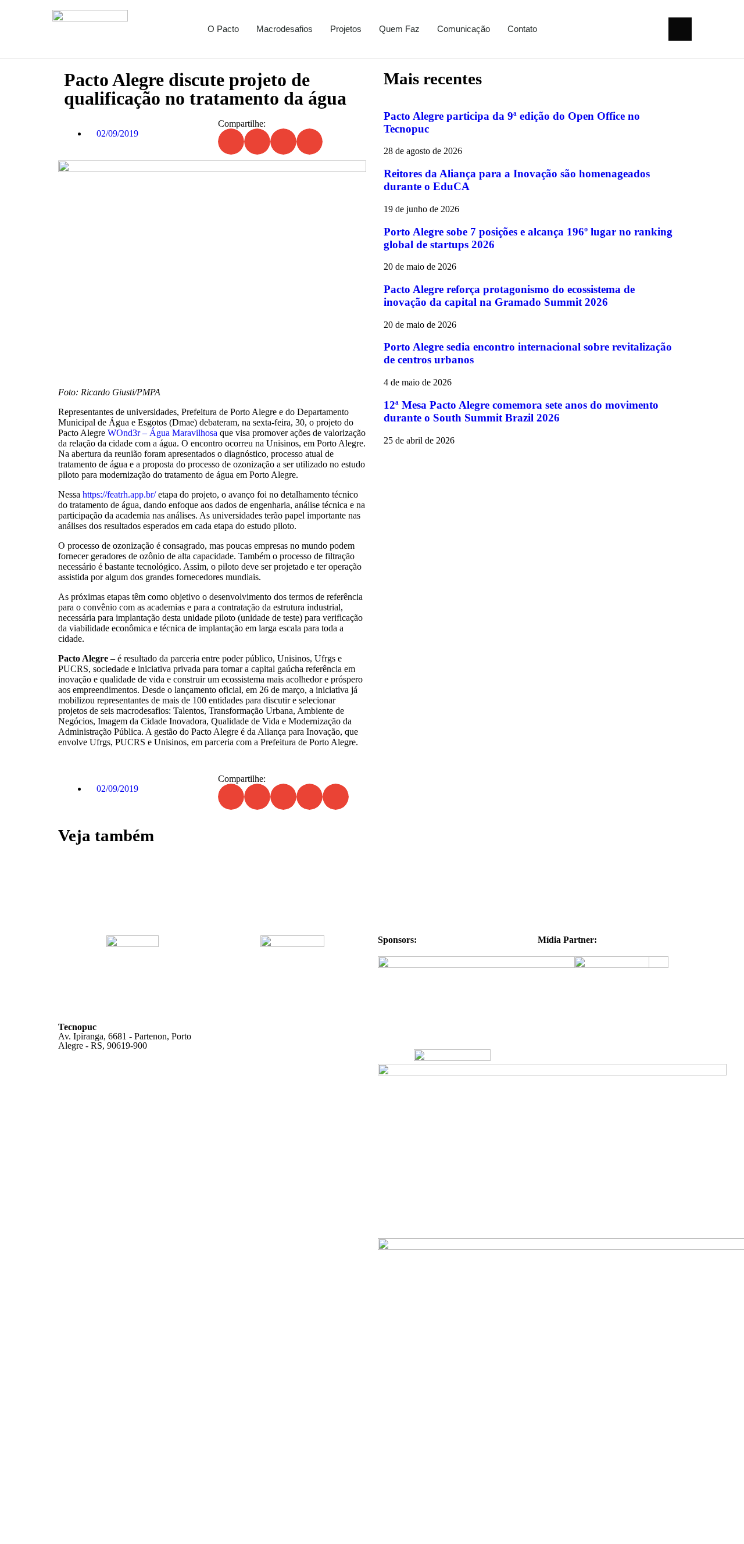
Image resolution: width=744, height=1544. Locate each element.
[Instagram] (631, 29)
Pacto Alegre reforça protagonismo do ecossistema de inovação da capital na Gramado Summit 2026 (509, 295)
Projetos (346, 29)
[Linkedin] (652, 29)
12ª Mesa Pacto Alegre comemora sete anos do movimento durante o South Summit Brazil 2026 (521, 411)
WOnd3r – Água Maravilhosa (162, 433)
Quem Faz (399, 29)
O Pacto (223, 29)
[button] (680, 29)
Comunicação (463, 29)
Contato (522, 29)
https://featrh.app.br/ (119, 494)
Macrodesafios (284, 29)
